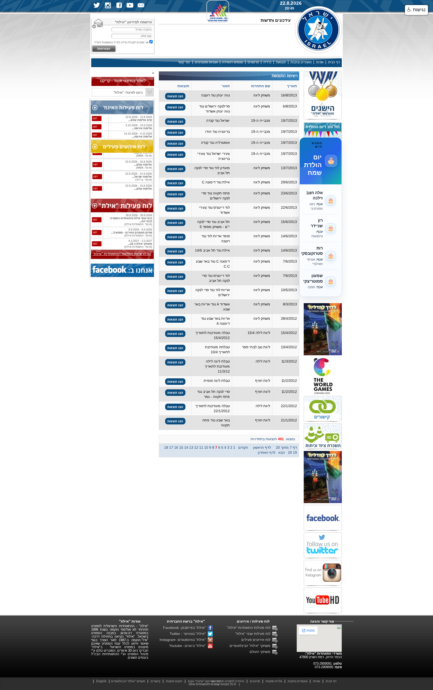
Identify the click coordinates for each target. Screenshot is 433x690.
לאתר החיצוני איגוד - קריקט (123, 81)
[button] (416, 10)
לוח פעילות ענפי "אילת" (253, 634)
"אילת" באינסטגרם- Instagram (184, 640)
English (101, 681)
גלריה (267, 62)
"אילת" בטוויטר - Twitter (189, 634)
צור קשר (184, 62)
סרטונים (253, 62)
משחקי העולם (261, 652)
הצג (95, 118)
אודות (319, 62)
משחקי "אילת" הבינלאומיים (251, 646)
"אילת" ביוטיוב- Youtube (188, 646)
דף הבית (334, 62)
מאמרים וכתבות (300, 62)
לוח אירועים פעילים (256, 640)
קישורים (155, 681)
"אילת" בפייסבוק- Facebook (185, 628)
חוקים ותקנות (174, 681)
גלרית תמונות (274, 681)
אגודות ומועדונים (206, 62)
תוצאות (281, 62)
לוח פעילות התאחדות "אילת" (249, 628)
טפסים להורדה (232, 62)
